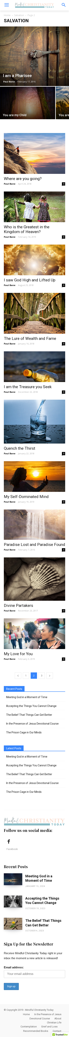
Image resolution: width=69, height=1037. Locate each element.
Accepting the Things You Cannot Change (31, 705)
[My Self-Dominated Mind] (34, 476)
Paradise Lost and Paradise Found (34, 544)
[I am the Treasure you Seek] (34, 366)
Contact (57, 1031)
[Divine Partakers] (34, 579)
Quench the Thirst (19, 448)
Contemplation (29, 1026)
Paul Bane (9, 81)
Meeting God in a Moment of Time (26, 697)
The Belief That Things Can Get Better (29, 714)
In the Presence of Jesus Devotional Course (32, 723)
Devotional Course (40, 1018)
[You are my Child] (27, 105)
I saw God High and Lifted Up (29, 280)
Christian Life (54, 1022)
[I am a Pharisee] (34, 56)
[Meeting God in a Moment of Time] (13, 879)
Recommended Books (35, 1031)
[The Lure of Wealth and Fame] (34, 313)
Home (7, 15)
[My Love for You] (34, 633)
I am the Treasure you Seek (28, 387)
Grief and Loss (49, 1026)
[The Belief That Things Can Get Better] (13, 924)
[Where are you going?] (34, 153)
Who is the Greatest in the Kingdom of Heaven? (26, 229)
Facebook (12, 849)
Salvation (19, 15)
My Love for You (18, 654)
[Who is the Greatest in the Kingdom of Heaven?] (34, 206)
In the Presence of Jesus (47, 1014)
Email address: (14, 967)
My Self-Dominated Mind (26, 496)
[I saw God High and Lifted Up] (34, 260)
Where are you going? (23, 178)
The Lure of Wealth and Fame (30, 338)
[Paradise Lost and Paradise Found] (34, 524)
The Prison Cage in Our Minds (24, 732)
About (57, 1018)
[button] (63, 5)
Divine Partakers (18, 605)
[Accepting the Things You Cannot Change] (13, 901)
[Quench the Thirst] (34, 422)
